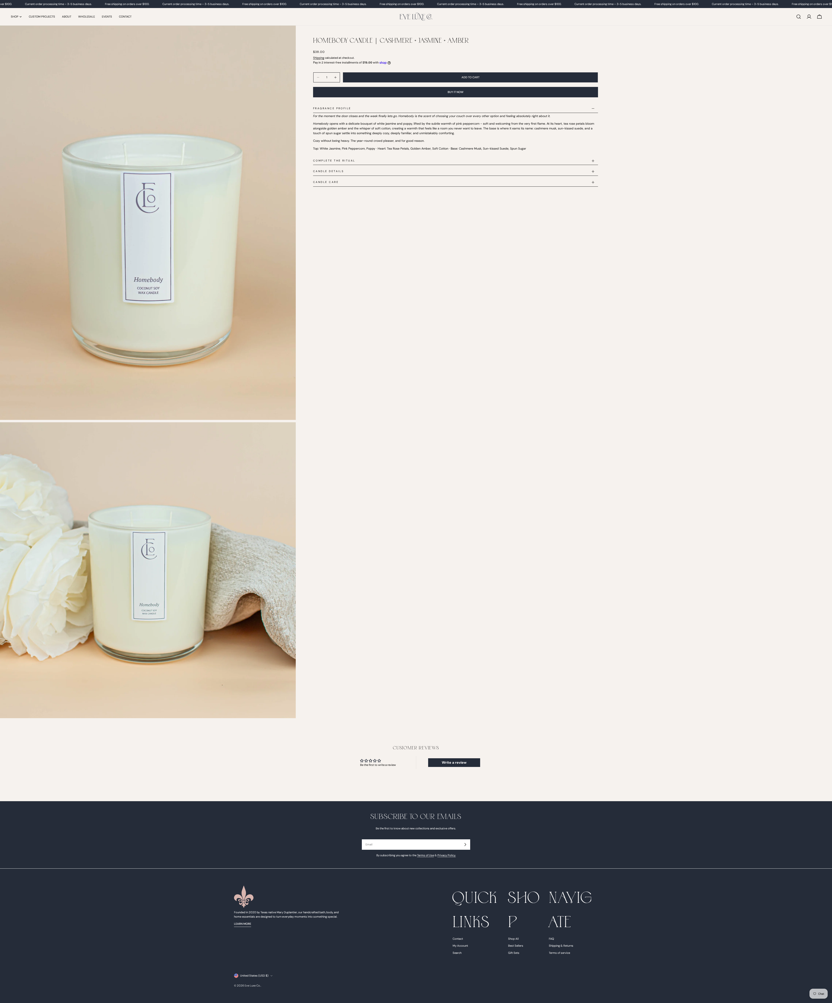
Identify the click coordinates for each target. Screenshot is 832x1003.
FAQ (551, 939)
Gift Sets (513, 953)
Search (457, 953)
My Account (460, 946)
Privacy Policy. (446, 855)
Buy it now (455, 92)
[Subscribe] (465, 844)
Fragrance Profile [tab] (332, 108)
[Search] (798, 16)
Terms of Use (425, 855)
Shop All (513, 939)
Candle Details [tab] (328, 171)
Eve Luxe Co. (253, 985)
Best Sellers (515, 946)
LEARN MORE (242, 924)
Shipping (318, 58)
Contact (458, 939)
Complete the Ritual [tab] (334, 160)
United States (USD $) (254, 975)
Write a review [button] (454, 762)
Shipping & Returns (561, 946)
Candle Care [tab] (326, 182)
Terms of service (559, 953)
